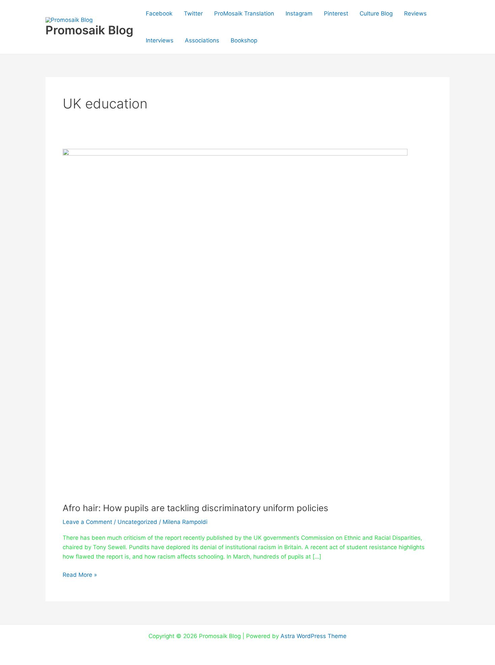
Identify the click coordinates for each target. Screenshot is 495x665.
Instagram (299, 13)
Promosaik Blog (89, 30)
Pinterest (336, 13)
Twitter (193, 13)
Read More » (80, 574)
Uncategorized (137, 522)
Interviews (159, 40)
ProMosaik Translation (244, 13)
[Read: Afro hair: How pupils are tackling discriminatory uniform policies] (235, 321)
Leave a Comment (87, 522)
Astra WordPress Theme (313, 636)
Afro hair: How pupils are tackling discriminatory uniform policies (195, 508)
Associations (202, 40)
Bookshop (244, 40)
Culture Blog (376, 13)
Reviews (415, 13)
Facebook (159, 13)
